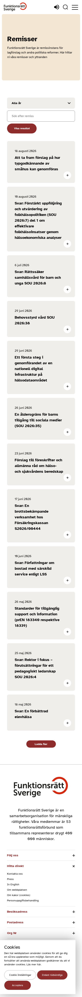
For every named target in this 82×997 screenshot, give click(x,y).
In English (13, 884)
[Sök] (65, 7)
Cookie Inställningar (20, 975)
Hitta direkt (15, 866)
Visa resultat (22, 128)
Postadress (15, 922)
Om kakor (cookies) (18, 895)
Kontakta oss (15, 873)
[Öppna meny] (75, 7)
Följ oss (12, 855)
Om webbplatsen (17, 889)
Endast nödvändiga (52, 975)
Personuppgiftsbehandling (23, 900)
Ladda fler (41, 744)
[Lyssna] (56, 7)
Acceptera (17, 985)
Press (10, 879)
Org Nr (12, 933)
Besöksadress (17, 912)
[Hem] (15, 6)
